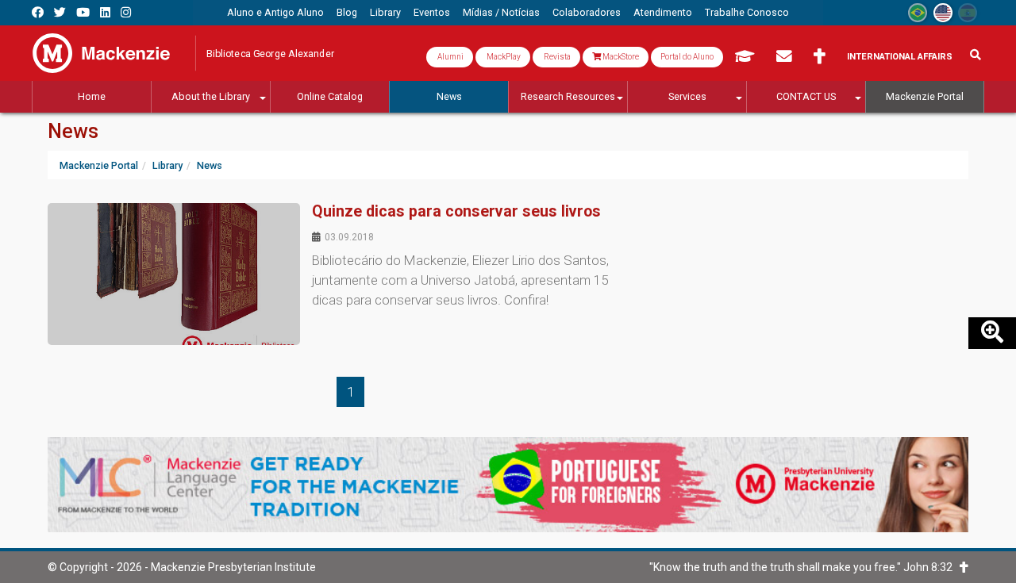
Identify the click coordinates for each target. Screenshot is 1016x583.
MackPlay (503, 56)
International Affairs (899, 57)
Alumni (450, 56)
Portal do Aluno (687, 56)
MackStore (620, 56)
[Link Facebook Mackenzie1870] (38, 12)
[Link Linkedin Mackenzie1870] (105, 12)
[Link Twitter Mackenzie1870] (60, 12)
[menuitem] (275, 12)
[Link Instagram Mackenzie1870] (126, 12)
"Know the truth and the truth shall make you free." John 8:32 (804, 567)
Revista (556, 56)
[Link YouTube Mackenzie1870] (83, 12)
